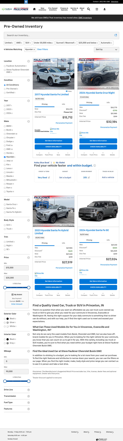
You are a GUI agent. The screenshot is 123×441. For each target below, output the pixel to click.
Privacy (96, 432)
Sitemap (109, 432)
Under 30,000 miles (43, 43)
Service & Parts (74, 9)
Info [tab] (63, 104)
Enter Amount (16, 304)
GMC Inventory (85, 18)
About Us (82, 9)
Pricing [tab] (44, 104)
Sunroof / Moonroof (65, 43)
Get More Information (53, 141)
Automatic (106, 43)
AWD (19, 43)
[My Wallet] (96, 9)
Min (5, 263)
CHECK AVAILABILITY (54, 147)
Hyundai (29, 50)
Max (5, 273)
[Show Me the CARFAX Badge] (54, 131)
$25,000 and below (88, 43)
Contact (74, 432)
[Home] (7, 9)
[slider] (5, 287)
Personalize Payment (64, 123)
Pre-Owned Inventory (52, 9)
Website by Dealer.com (101, 439)
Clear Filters (42, 50)
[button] (53, 99)
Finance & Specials (64, 9)
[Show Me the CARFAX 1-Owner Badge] (83, 272)
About (86, 432)
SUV (28, 43)
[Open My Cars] (104, 9)
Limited (9, 43)
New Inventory (42, 9)
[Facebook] (26, 2)
